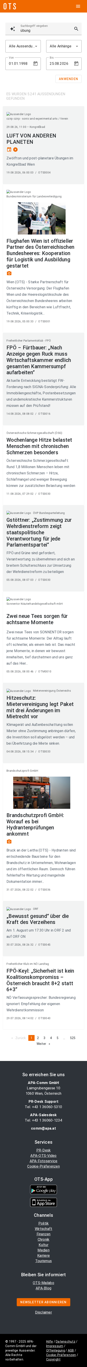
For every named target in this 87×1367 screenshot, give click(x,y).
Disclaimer (43, 1312)
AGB (71, 1350)
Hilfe (49, 1341)
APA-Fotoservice (44, 1161)
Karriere (43, 1255)
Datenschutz (65, 1341)
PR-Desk (43, 1150)
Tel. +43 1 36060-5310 (43, 1107)
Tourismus (43, 1261)
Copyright (53, 1359)
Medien (43, 1250)
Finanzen (44, 1234)
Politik (43, 1223)
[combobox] (23, 46)
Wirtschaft (43, 1229)
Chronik (44, 1239)
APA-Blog (43, 1288)
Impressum (54, 1346)
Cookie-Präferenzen (43, 1166)
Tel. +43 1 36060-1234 (43, 1120)
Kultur (43, 1245)
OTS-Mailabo (43, 1283)
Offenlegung (55, 1350)
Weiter (45, 1044)
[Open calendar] (35, 63)
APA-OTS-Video (43, 1156)
